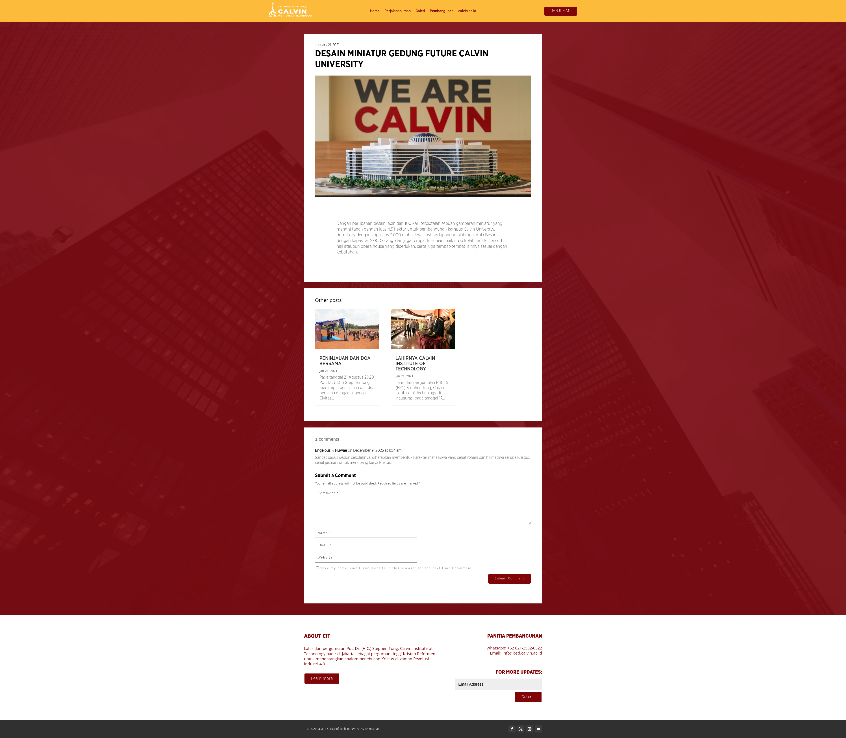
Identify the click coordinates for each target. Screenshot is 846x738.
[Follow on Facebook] (512, 728)
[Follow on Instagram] (529, 728)
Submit (528, 697)
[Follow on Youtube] (538, 728)
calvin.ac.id (467, 11)
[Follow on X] (520, 728)
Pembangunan (441, 11)
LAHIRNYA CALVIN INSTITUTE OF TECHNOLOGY (415, 363)
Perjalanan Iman (397, 11)
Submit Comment (509, 578)
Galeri (420, 11)
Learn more (322, 678)
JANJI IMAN (561, 11)
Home (375, 11)
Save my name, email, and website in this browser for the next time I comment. (396, 568)
